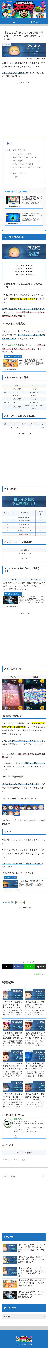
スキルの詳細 (17, 161)
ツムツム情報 (9, 902)
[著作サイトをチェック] (15, 1136)
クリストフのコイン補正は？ (23, 164)
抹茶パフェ (18, 1119)
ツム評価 (21, 902)
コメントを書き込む (24, 1153)
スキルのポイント (19, 173)
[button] (40, 966)
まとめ (15, 177)
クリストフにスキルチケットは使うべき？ (27, 169)
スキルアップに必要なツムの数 (24, 157)
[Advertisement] (24, 108)
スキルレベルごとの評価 (21, 154)
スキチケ (14, 345)
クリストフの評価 (17, 150)
